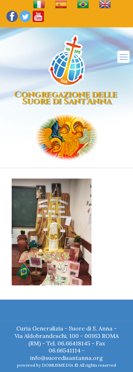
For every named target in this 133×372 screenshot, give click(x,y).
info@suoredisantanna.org (66, 357)
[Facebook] (12, 21)
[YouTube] (38, 21)
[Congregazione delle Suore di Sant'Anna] (66, 60)
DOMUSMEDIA (57, 365)
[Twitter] (25, 21)
